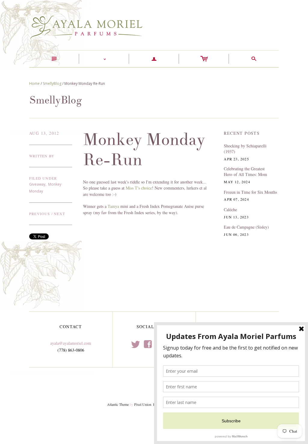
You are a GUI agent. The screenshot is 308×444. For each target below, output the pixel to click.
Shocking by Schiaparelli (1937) (245, 149)
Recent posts (242, 133)
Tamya (113, 206)
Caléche (230, 209)
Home (34, 83)
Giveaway (37, 184)
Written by (41, 155)
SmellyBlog (52, 83)
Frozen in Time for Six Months (250, 192)
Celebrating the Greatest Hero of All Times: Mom (245, 171)
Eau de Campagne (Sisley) (246, 227)
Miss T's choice (139, 188)
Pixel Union (142, 404)
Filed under (43, 178)
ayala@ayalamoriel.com (70, 343)
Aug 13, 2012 (44, 133)
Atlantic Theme (118, 404)
